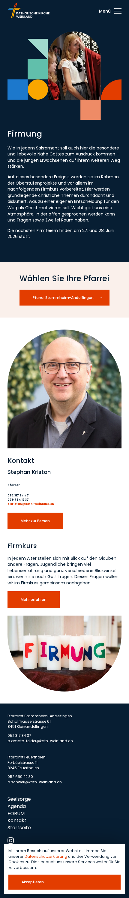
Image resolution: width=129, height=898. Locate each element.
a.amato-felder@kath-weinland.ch (40, 740)
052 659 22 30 (20, 776)
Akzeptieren (33, 881)
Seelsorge (19, 799)
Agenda (17, 806)
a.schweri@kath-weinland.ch (35, 782)
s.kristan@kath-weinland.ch (31, 504)
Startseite (19, 827)
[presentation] (110, 11)
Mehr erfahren (33, 599)
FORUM (16, 813)
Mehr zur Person (35, 520)
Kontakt (17, 820)
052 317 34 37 (19, 735)
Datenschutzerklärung (46, 856)
